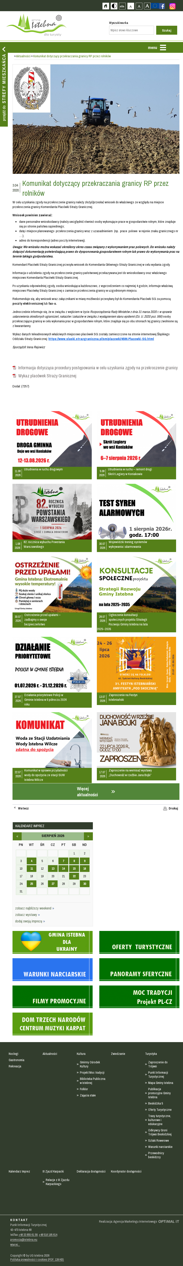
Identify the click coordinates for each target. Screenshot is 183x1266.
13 (53, 869)
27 (53, 884)
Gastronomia (16, 1060)
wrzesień (88, 836)
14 (63, 869)
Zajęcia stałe (88, 1095)
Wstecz (23, 808)
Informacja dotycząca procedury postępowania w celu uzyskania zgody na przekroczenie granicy (98, 368)
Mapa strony (122, 6)
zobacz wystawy (26, 915)
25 (31, 884)
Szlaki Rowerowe (158, 1141)
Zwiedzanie (118, 1054)
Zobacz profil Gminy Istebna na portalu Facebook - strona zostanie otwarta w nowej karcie (162, 6)
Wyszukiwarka (118, 23)
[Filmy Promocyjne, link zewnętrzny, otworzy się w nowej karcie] (52, 994)
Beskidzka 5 (155, 1103)
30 (84, 884)
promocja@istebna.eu (23, 1240)
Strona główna (105, 6)
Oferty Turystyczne (160, 1110)
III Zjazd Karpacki (53, 1171)
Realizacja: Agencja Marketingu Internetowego (128, 1221)
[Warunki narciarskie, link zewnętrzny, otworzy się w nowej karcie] (52, 967)
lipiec (17, 836)
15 (74, 869)
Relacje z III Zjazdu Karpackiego (57, 1182)
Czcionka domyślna (130, 6)
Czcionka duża (147, 6)
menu (152, 47)
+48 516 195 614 (48, 1235)
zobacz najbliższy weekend (33, 908)
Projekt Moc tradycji (92, 1073)
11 (31, 869)
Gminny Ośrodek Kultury (90, 1064)
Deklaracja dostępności (91, 1171)
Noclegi (13, 1054)
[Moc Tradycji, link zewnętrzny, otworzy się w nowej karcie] (139, 994)
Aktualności (23, 56)
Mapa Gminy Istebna (160, 1083)
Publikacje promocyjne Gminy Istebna (159, 1093)
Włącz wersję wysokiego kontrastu (114, 6)
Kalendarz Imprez (19, 1171)
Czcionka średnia (139, 6)
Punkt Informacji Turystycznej (158, 1075)
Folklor (84, 1089)
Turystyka (151, 1054)
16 (84, 869)
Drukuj (173, 808)
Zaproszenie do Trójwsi (158, 1064)
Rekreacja (15, 1066)
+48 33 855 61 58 (28, 1235)
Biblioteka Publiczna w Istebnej (92, 1081)
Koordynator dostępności (126, 1171)
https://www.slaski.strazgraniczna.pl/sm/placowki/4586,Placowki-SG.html (101, 338)
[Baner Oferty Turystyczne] (139, 940)
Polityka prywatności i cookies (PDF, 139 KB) (37, 1260)
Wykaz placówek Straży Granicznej (47, 376)
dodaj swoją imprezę (29, 921)
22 (74, 876)
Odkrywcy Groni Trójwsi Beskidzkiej (160, 1132)
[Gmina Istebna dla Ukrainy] (52, 940)
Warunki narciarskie (160, 1147)
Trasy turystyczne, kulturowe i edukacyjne (159, 1120)
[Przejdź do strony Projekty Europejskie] (155, 5)
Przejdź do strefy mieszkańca (4, 84)
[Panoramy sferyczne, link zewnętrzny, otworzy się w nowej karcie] (139, 967)
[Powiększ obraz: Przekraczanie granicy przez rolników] (95, 119)
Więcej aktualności (87, 792)
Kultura (81, 1054)
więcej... (15, 1245)
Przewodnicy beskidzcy (156, 1155)
